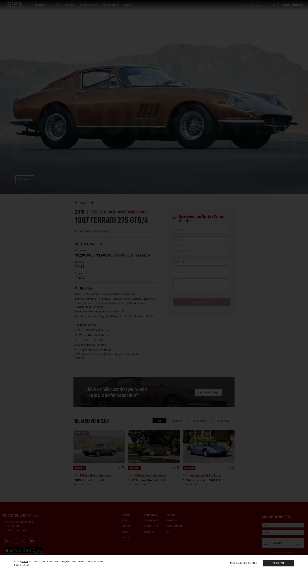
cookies (24, 562)
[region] (154, 564)
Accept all (278, 563)
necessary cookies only (243, 563)
